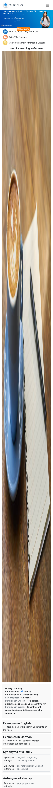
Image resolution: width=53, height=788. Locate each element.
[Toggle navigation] (47, 5)
